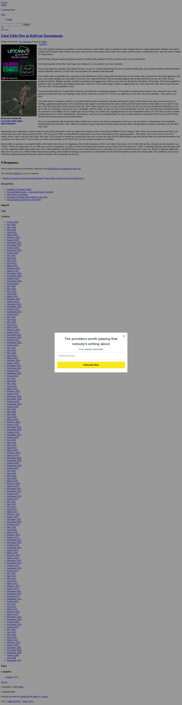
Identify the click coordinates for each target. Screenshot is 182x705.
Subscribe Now (91, 364)
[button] (91, 341)
